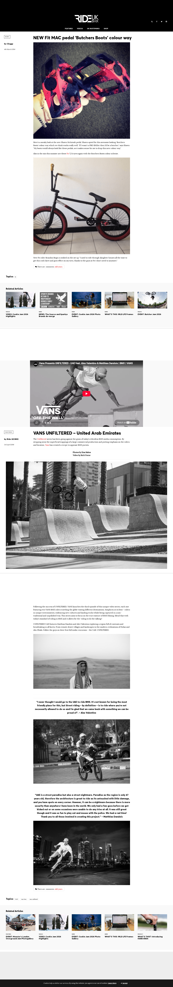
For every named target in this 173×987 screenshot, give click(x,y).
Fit (68, 153)
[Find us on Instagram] (166, 21)
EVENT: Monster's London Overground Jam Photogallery (20, 930)
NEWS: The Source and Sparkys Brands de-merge (53, 308)
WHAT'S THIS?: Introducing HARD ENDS (152, 930)
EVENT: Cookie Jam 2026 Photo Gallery (86, 308)
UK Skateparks (93, 29)
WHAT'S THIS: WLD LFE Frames (119, 308)
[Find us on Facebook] (156, 21)
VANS (16, 899)
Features (69, 29)
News (7, 36)
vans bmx (23, 899)
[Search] (151, 21)
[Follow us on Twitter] (161, 21)
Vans (47, 445)
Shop (106, 29)
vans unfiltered (34, 899)
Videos (80, 29)
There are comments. (50, 267)
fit (15, 277)
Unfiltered (42, 439)
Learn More (112, 983)
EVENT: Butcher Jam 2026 (152, 308)
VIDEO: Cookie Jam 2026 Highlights (20, 308)
